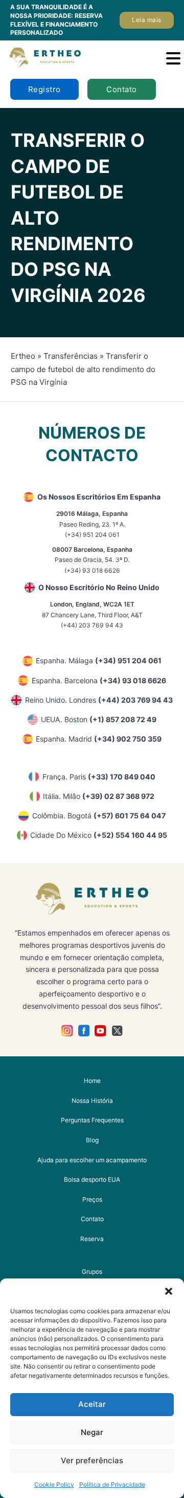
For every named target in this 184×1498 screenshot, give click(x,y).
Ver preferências (92, 1460)
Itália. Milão (98, 796)
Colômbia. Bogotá (99, 815)
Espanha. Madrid (99, 738)
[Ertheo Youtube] (100, 1030)
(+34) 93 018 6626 (92, 570)
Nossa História (92, 1100)
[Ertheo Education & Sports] (45, 58)
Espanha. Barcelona (99, 680)
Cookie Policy (54, 1484)
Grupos (92, 1271)
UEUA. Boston (98, 719)
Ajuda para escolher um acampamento (92, 1160)
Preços (92, 1199)
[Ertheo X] (117, 1030)
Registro (44, 89)
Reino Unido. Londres (99, 700)
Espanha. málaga (99, 660)
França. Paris (98, 776)
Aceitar (92, 1404)
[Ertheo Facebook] (84, 1030)
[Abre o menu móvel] (173, 58)
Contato (121, 89)
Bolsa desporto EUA (92, 1179)
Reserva (92, 1239)
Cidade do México (98, 835)
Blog (92, 1140)
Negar (92, 1432)
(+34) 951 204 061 (92, 534)
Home (92, 1080)
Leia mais (147, 20)
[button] (169, 1291)
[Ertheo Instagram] (67, 1030)
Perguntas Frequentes (92, 1120)
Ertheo (23, 356)
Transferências (70, 356)
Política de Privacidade (112, 1484)
